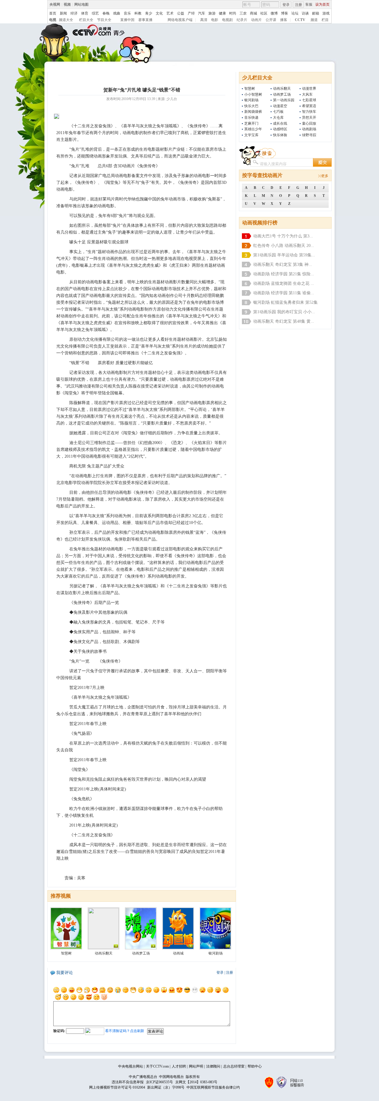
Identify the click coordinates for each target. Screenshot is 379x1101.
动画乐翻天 (282, 88)
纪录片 (242, 20)
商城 (253, 13)
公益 (180, 13)
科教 (138, 13)
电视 (52, 20)
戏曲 (116, 13)
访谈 (305, 13)
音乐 (127, 13)
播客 (283, 20)
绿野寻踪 (309, 135)
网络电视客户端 (180, 20)
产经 (191, 13)
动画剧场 (309, 129)
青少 (148, 13)
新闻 (63, 13)
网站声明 (196, 1066)
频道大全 (66, 20)
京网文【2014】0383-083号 (196, 1082)
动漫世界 (309, 88)
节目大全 (104, 20)
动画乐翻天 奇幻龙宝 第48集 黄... (283, 321)
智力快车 (309, 112)
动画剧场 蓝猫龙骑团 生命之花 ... (283, 283)
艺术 (170, 13)
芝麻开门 (251, 123)
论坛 (294, 13)
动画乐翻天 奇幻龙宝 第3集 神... (282, 264)
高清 (203, 20)
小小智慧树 (253, 94)
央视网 (54, 4)
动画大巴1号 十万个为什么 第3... (283, 236)
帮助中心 (255, 1066)
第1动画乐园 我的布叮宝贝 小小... (284, 312)
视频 (67, 4)
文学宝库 (251, 135)
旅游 (212, 13)
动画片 (256, 20)
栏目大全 (86, 20)
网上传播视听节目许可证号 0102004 (117, 1087)
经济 (74, 13)
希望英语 (309, 106)
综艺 (95, 13)
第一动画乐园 (283, 100)
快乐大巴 (251, 106)
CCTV (300, 20)
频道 (314, 20)
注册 (298, 5)
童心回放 (309, 123)
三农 (243, 13)
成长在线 (280, 123)
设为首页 (322, 4)
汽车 (201, 13)
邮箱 (315, 13)
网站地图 (81, 4)
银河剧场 (251, 100)
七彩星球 (309, 100)
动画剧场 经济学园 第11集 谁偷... (283, 293)
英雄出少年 (253, 129)
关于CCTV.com (157, 1066)
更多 (324, 176)
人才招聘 (179, 1066)
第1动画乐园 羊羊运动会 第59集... (284, 255)
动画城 (178, 953)
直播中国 (127, 20)
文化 (159, 13)
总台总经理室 (234, 1066)
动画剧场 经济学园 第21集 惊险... (283, 274)
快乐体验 (280, 135)
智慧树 (249, 88)
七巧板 (278, 112)
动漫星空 (280, 106)
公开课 (271, 20)
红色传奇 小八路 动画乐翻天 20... (283, 245)
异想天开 (309, 117)
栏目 (325, 20)
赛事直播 (145, 20)
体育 (84, 13)
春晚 (106, 13)
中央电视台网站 (130, 1066)
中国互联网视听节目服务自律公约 (213, 1087)
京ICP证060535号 (159, 1082)
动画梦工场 (282, 94)
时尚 (232, 13)
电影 (214, 20)
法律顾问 (213, 1066)
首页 (52, 13)
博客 (284, 13)
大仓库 (278, 117)
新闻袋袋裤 (253, 112)
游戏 (326, 13)
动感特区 (280, 129)
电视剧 (227, 20)
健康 (222, 13)
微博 (274, 13)
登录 (286, 5)
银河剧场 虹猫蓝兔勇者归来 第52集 (285, 302)
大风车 (307, 94)
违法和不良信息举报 (128, 1082)
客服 (308, 4)
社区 (263, 13)
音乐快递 (251, 117)
